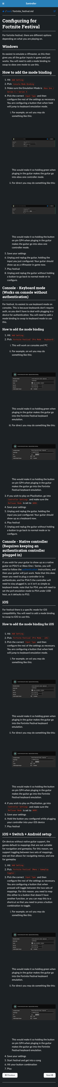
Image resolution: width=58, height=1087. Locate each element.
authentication (29, 569)
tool (9, 11)
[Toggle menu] (3, 3)
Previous (11, 1075)
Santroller (31, 3)
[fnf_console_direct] (34, 231)
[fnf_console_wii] (34, 164)
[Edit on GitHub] (55, 11)
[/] (3, 11)
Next (48, 1075)
